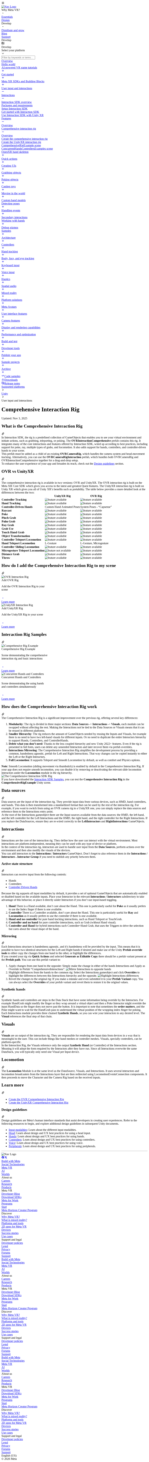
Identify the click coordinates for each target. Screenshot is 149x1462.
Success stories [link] (10, 1233)
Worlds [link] (5, 1174)
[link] (8, 6)
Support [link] (6, 1256)
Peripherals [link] (15, 1146)
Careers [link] (5, 1180)
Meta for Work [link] (9, 1200)
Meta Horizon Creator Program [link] (19, 1210)
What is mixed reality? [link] (14, 1220)
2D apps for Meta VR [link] (14, 1226)
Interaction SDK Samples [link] (49, 779)
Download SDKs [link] (11, 1197)
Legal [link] (4, 1246)
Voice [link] (12, 1142)
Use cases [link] (7, 1236)
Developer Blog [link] (10, 1193)
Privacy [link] (5, 1249)
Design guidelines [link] (104, 463)
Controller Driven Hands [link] (23, 887)
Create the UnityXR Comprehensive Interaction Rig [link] (38, 1102)
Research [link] (6, 1184)
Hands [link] (12, 1136)
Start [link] (4, 1206)
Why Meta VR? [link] (10, 1216)
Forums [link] (5, 1252)
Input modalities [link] (18, 1129)
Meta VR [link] (6, 1167)
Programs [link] (6, 1203)
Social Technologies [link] (13, 1164)
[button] (74, 3)
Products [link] (6, 1187)
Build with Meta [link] (10, 1161)
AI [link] (3, 1170)
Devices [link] (6, 1229)
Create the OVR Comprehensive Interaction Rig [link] (36, 1099)
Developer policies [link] (12, 1242)
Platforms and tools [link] (12, 1223)
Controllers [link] (15, 1139)
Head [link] (12, 1133)
